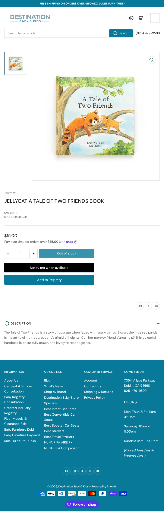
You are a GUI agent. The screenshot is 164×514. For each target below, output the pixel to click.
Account (90, 380)
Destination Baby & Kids (73, 486)
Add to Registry (49, 280)
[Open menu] (155, 18)
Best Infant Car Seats (60, 409)
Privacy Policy (94, 397)
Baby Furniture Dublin (20, 429)
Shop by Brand (55, 392)
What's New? (53, 386)
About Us (11, 380)
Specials (50, 403)
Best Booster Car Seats (61, 425)
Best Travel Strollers (59, 437)
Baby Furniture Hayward (22, 435)
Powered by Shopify (104, 486)
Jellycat (10, 193)
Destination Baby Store (61, 397)
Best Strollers (54, 431)
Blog (47, 380)
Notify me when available (49, 268)
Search (124, 33)
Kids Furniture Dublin (20, 441)
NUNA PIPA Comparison (61, 448)
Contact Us (92, 386)
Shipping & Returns (98, 392)
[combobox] (68, 33)
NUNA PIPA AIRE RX (58, 442)
